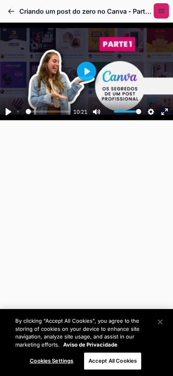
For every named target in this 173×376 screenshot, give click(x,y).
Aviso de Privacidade (90, 344)
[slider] (43, 111)
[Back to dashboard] (11, 11)
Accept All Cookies (113, 360)
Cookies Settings (51, 360)
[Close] (160, 322)
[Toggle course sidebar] (161, 11)
